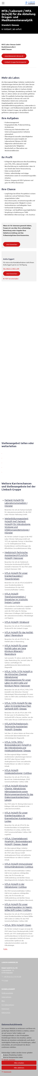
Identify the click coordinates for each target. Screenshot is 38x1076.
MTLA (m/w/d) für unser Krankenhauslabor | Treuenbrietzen (16, 576)
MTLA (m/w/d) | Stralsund (17, 622)
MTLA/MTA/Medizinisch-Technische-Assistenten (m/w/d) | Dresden (16, 726)
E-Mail (6, 980)
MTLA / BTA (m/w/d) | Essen (18, 925)
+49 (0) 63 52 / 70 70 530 (12, 976)
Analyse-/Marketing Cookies (12, 1055)
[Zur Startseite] (30, 3)
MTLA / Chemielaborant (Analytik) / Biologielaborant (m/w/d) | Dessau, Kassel (18, 841)
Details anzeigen (9, 1059)
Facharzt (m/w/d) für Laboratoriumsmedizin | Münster (16, 503)
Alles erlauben (19, 1063)
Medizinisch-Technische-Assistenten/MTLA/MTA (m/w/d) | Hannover (16, 555)
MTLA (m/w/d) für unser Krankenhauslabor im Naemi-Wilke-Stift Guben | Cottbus (18, 907)
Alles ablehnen (19, 1068)
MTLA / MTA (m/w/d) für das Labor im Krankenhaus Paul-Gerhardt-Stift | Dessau (18, 706)
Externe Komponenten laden (13, 1057)
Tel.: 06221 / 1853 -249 (11, 269)
